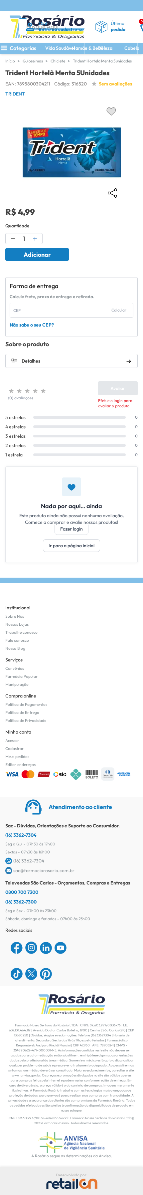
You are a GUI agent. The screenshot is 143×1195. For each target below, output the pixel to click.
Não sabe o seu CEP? (32, 325)
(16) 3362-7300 (21, 902)
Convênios (14, 668)
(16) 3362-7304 (21, 835)
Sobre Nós (14, 616)
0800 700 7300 (21, 892)
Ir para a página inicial (71, 546)
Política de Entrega (22, 712)
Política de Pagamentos (26, 704)
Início (10, 60)
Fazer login (71, 529)
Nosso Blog (15, 648)
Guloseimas (33, 60)
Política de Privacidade (25, 720)
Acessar (12, 740)
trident (15, 94)
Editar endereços (20, 764)
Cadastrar (14, 748)
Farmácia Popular (21, 676)
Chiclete (58, 60)
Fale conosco (17, 640)
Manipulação (17, 684)
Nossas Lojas (17, 624)
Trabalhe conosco (21, 632)
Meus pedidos (17, 756)
